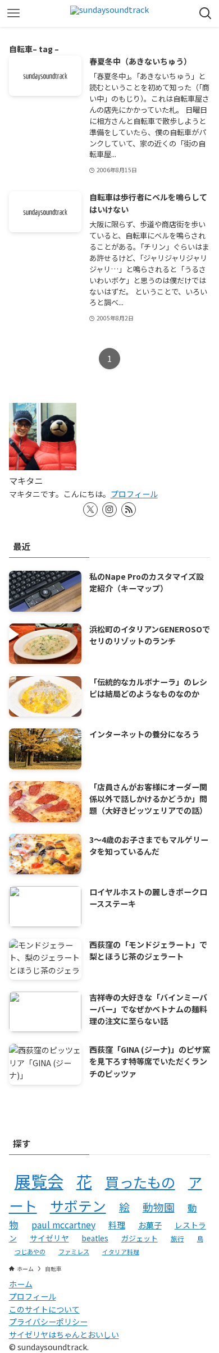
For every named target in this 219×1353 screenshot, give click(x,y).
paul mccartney (63, 1224)
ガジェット (139, 1238)
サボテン (78, 1205)
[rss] (128, 509)
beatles (95, 1238)
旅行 (177, 1238)
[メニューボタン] (13, 13)
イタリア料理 (120, 1251)
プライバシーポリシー (48, 1321)
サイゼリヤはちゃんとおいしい (64, 1334)
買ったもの (140, 1182)
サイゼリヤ (49, 1238)
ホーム (21, 1284)
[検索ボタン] (205, 13)
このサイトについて (44, 1309)
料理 (116, 1225)
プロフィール (134, 493)
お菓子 (150, 1225)
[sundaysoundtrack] (109, 13)
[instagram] (109, 509)
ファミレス (73, 1251)
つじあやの (30, 1251)
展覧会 (39, 1181)
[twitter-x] (90, 509)
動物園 (159, 1206)
